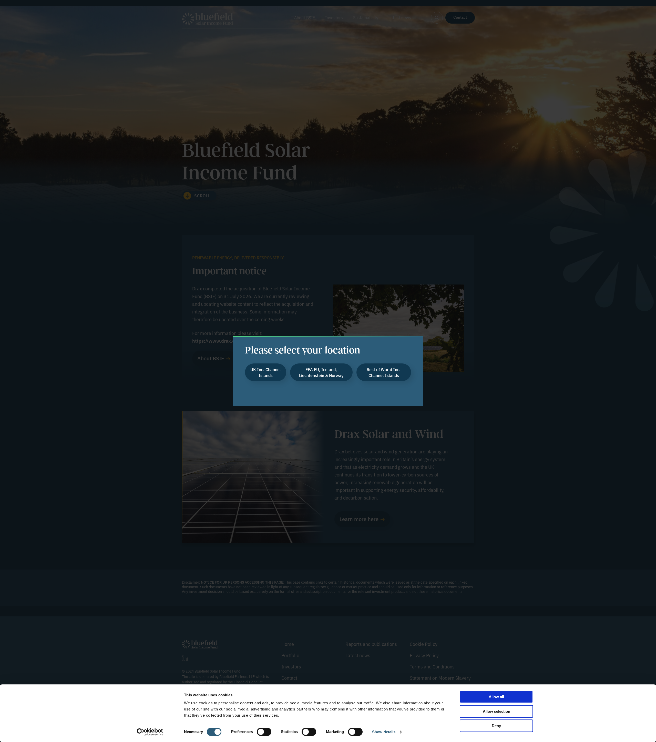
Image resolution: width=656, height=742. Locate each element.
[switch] (264, 732)
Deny (496, 726)
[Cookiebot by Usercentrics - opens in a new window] (150, 732)
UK (265, 372)
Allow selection (496, 711)
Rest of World (384, 372)
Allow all (496, 697)
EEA (321, 372)
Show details (383, 732)
